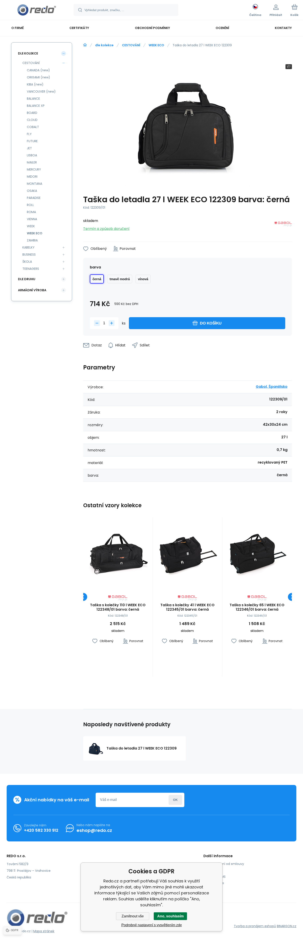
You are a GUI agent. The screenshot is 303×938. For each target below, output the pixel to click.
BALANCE (33, 98)
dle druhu (26, 279)
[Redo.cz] (85, 45)
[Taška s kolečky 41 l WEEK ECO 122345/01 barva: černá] (187, 552)
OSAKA (32, 190)
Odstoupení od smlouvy (225, 864)
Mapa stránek (43, 931)
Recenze (213, 889)
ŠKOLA (27, 261)
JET (29, 148)
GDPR (211, 870)
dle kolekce (104, 45)
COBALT (33, 127)
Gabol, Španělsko (271, 386)
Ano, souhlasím (170, 916)
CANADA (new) (38, 70)
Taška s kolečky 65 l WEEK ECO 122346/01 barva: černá (257, 607)
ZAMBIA (32, 240)
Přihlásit (175, 800)
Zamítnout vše (133, 916)
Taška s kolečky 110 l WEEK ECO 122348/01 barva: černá (118, 607)
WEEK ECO (156, 45)
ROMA (31, 212)
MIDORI (32, 176)
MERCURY (34, 169)
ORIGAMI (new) (38, 77)
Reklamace (215, 883)
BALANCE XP (36, 105)
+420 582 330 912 (41, 830)
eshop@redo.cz (94, 830)
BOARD (32, 113)
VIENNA (32, 219)
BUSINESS (29, 254)
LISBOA (32, 155)
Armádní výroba (32, 290)
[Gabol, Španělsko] (283, 225)
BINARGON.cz (286, 926)
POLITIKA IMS (216, 876)
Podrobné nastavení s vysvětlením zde (151, 925)
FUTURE (32, 141)
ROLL (30, 205)
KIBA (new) (35, 84)
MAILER (32, 162)
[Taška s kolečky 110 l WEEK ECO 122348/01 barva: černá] (118, 552)
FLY (29, 134)
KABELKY (28, 247)
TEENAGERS (30, 268)
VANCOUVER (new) (41, 91)
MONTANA (34, 183)
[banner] (36, 10)
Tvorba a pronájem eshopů (255, 926)
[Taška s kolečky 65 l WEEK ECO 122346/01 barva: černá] (257, 552)
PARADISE (34, 198)
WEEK (31, 226)
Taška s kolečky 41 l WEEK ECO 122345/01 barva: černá (187, 607)
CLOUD (32, 120)
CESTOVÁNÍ (131, 45)
